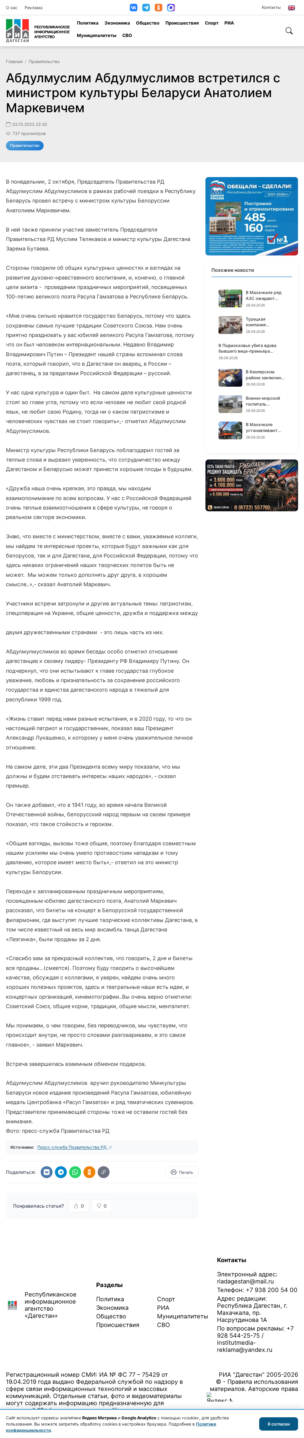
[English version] (291, 7)
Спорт (211, 23)
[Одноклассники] (158, 7)
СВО (127, 35)
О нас (12, 7)
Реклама (33, 7)
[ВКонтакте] (134, 7)
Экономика (117, 23)
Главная (14, 61)
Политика (88, 23)
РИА (229, 23)
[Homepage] (38, 31)
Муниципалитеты (96, 35)
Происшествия (182, 23)
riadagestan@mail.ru (245, 1281)
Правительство (44, 61)
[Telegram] (146, 7)
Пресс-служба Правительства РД (72, 1147)
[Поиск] (289, 31)
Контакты (271, 7)
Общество (147, 23)
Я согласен (278, 1423)
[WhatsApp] (75, 1172)
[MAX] (171, 8)
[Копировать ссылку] (104, 1172)
